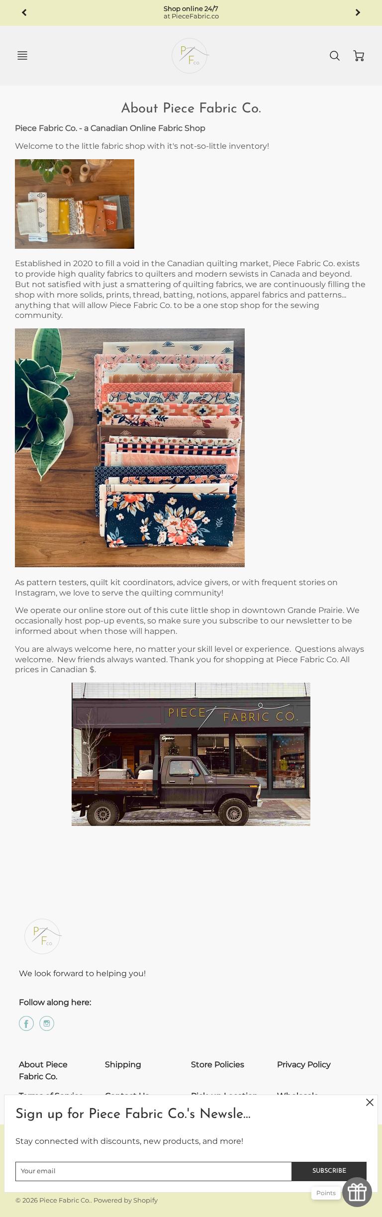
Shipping (123, 1064)
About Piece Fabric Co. (43, 1070)
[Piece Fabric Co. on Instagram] (46, 1027)
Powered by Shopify (126, 1200)
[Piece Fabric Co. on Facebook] (26, 1027)
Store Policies (217, 1064)
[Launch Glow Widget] (357, 1192)
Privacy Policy (304, 1064)
